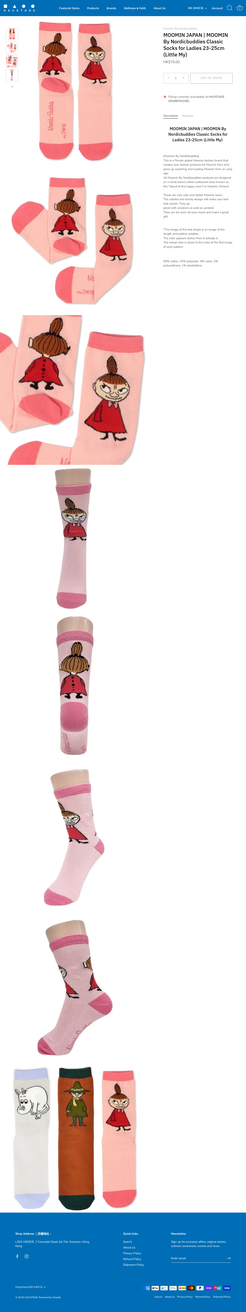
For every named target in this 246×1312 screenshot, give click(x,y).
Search (127, 1242)
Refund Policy (132, 1259)
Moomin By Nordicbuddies (180, 29)
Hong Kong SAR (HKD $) (28, 1287)
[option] (12, 34)
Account (217, 8)
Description (170, 116)
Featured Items (69, 8)
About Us (159, 8)
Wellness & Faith (135, 8)
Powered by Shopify (50, 1297)
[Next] (12, 87)
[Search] (229, 8)
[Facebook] (17, 1256)
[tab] (172, 116)
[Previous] (12, 22)
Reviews (187, 116)
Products (93, 8)
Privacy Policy (132, 1253)
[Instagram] (26, 1256)
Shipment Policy (133, 1265)
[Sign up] (229, 1258)
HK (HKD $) (195, 8)
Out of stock (211, 78)
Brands (111, 8)
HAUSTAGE (31, 1297)
